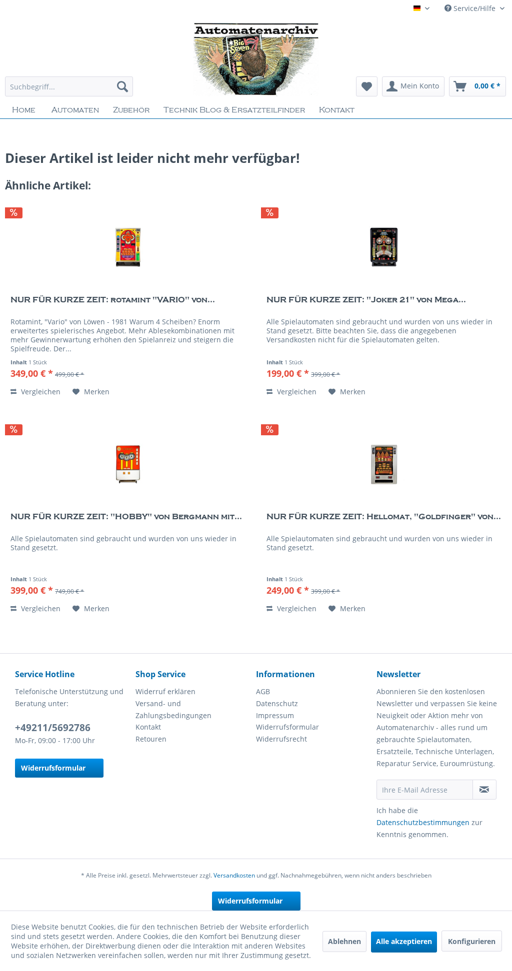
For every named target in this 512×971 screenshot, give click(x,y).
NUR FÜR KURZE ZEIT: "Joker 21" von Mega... (366, 299)
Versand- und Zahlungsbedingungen (174, 709)
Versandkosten (234, 875)
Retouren (151, 739)
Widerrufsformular (53, 768)
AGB (263, 691)
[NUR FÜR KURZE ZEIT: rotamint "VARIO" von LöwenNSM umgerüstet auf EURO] (128, 247)
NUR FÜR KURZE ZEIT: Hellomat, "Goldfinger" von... (383, 516)
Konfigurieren (472, 941)
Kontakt (148, 727)
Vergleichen (39, 391)
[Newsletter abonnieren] (484, 790)
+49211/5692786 (52, 727)
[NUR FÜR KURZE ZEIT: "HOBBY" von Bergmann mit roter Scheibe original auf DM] (128, 464)
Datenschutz (277, 703)
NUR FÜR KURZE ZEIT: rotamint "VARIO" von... (112, 299)
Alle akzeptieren (404, 941)
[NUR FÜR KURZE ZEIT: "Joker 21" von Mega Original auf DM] (384, 247)
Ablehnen (344, 941)
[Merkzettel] (367, 86)
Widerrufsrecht (281, 739)
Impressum (275, 715)
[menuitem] (69, 86)
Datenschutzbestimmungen (423, 822)
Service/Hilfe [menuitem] (475, 8)
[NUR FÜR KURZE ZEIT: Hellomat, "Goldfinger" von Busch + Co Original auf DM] (384, 464)
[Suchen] (122, 86)
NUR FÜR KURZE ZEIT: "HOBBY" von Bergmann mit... (126, 516)
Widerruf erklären (166, 691)
